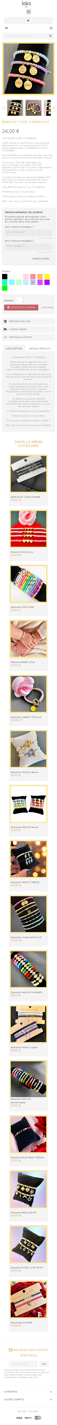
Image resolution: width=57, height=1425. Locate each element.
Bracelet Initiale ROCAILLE (26, 937)
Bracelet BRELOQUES (23, 1212)
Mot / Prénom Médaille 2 (19, 241)
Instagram (28, 11)
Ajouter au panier (21, 307)
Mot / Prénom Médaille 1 (19, 227)
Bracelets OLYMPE (21, 1322)
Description (14, 348)
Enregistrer (41, 258)
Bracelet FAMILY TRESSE (25, 882)
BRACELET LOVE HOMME (26, 497)
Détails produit (40, 348)
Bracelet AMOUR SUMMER (26, 992)
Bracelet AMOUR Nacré (24, 827)
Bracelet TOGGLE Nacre (25, 772)
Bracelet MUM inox (22, 552)
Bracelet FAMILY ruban (24, 1047)
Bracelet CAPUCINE (22, 607)
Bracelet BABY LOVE (23, 662)
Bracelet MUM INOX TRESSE (27, 1157)
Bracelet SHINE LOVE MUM (27, 1267)
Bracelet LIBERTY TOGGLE (26, 717)
